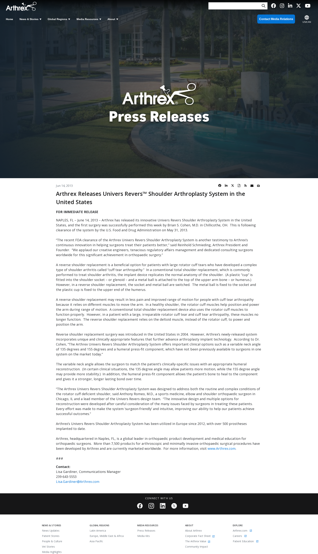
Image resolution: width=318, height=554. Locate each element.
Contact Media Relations (276, 19)
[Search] (263, 6)
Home (9, 19)
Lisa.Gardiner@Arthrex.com (77, 481)
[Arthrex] (22, 6)
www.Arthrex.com (222, 448)
